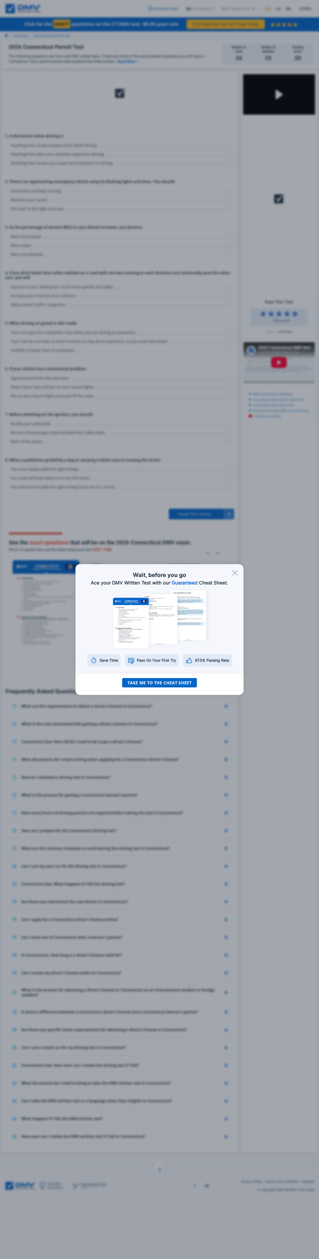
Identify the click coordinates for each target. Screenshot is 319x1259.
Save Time (108, 660)
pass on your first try (156, 660)
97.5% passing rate (212, 660)
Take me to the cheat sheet (159, 683)
